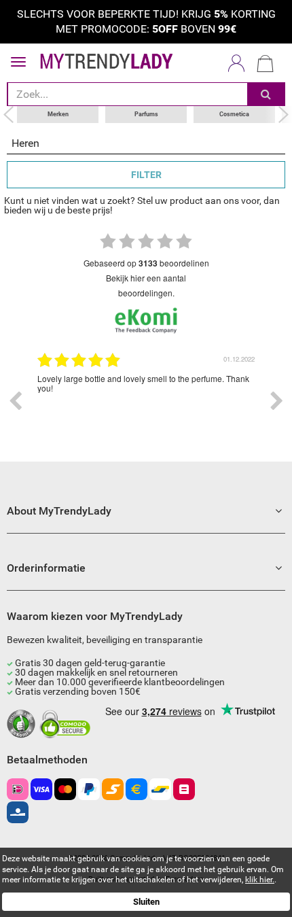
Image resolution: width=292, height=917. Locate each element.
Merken (58, 114)
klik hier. (259, 879)
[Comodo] (66, 724)
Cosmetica (234, 114)
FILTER (146, 174)
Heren (25, 143)
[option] (146, 401)
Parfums (146, 114)
